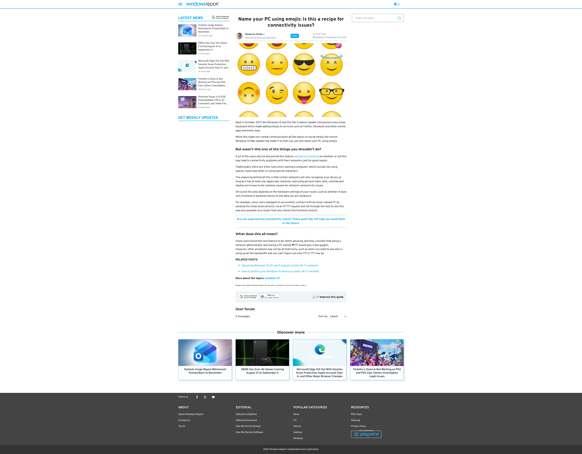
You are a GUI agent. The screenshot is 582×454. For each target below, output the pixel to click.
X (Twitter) (205, 397)
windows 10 (272, 278)
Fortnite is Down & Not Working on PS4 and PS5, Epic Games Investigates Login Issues (377, 373)
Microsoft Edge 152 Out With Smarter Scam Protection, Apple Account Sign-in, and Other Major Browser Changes (319, 373)
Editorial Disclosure (246, 420)
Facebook (197, 397)
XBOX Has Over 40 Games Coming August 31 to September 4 (262, 371)
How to (297, 426)
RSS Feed (356, 414)
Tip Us (181, 426)
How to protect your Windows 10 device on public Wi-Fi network (280, 271)
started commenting (306, 156)
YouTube (213, 397)
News (294, 36)
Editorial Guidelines (246, 414)
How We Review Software (249, 432)
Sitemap (355, 420)
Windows (298, 438)
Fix (295, 420)
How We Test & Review (248, 426)
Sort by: (323, 316)
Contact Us (184, 420)
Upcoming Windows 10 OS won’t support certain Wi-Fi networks (280, 265)
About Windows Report (190, 414)
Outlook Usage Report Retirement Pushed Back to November (205, 371)
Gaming (297, 432)
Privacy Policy (358, 426)
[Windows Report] (202, 4)
